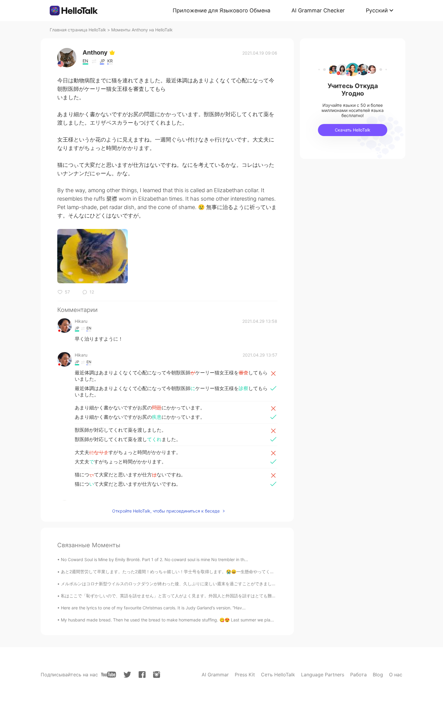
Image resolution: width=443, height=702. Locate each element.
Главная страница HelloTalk (78, 29)
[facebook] (142, 674)
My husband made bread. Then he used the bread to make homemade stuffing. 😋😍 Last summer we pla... (167, 619)
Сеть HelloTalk (278, 675)
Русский (377, 10)
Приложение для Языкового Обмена (221, 10)
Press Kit (245, 675)
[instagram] (156, 674)
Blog (378, 675)
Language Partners (322, 675)
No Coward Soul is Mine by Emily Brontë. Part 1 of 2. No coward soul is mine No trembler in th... (154, 559)
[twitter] (127, 675)
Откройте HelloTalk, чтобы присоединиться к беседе (166, 510)
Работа (358, 675)
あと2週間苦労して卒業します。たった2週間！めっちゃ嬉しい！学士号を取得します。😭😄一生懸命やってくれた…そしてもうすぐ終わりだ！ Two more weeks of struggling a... (231, 571)
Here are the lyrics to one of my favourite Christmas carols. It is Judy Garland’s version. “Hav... (153, 607)
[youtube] (108, 675)
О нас (395, 675)
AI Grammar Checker (318, 10)
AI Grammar (215, 675)
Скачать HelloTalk (352, 129)
